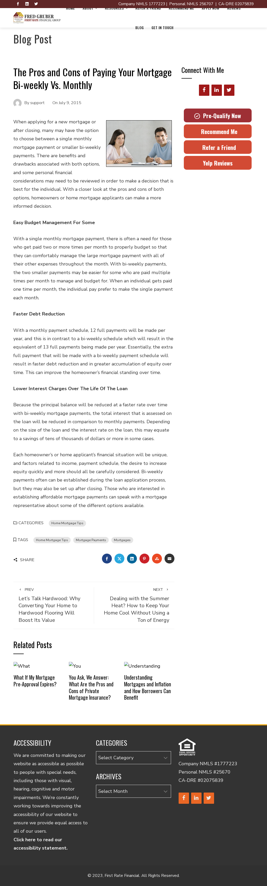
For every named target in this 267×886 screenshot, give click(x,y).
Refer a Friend (217, 147)
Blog (139, 27)
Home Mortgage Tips (67, 523)
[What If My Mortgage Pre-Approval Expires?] (22, 665)
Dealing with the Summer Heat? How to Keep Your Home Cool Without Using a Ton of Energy (136, 605)
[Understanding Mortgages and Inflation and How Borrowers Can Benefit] (142, 665)
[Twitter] (229, 90)
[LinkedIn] (216, 90)
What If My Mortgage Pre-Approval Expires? (35, 680)
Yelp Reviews (218, 163)
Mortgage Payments (91, 540)
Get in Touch (162, 27)
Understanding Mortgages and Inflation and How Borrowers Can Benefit (147, 687)
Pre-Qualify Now (220, 115)
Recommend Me (217, 131)
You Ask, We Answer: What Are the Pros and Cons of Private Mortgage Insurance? (91, 687)
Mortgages (122, 540)
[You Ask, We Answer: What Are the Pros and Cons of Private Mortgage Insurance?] (75, 665)
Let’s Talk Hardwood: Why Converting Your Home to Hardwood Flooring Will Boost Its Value (49, 605)
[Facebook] (204, 90)
